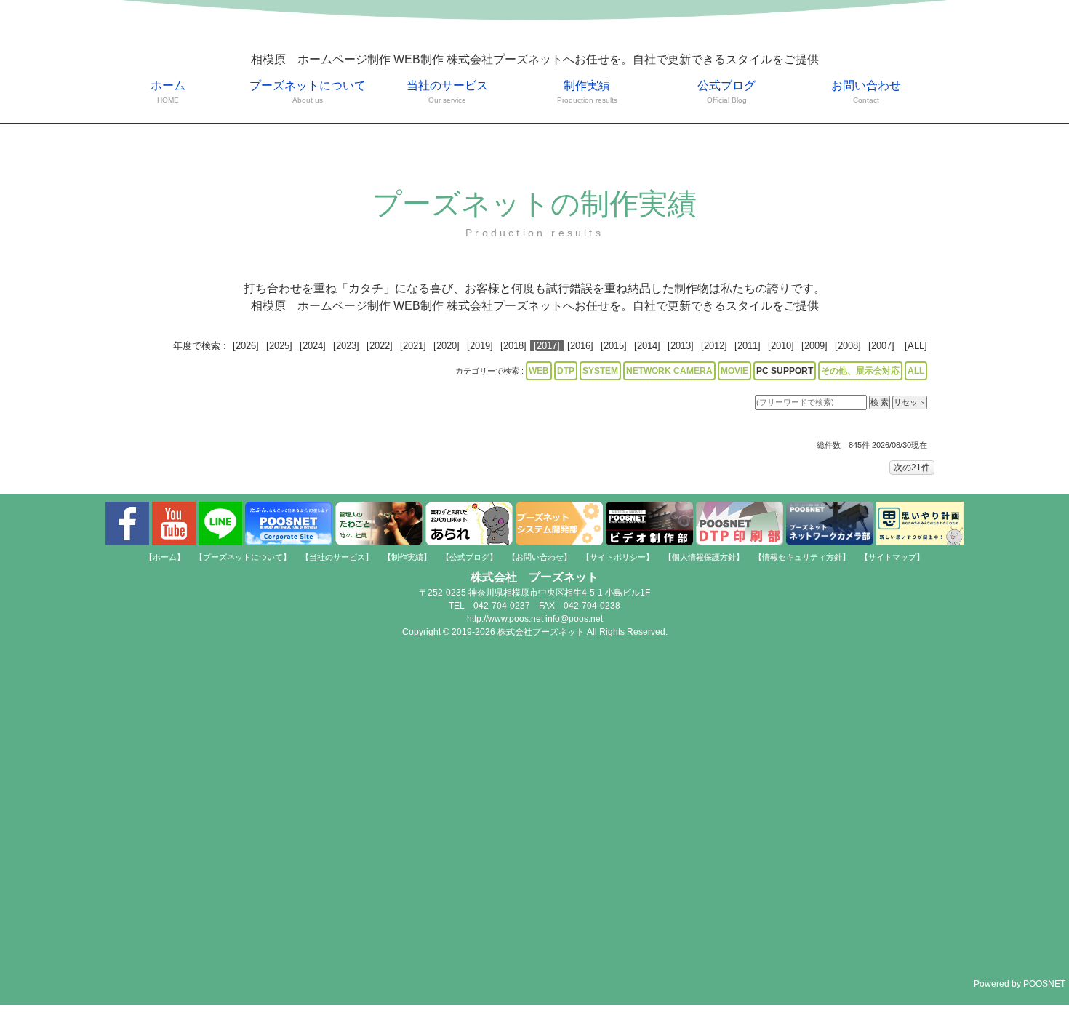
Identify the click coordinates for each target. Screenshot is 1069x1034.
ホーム (168, 91)
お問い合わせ (866, 91)
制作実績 (587, 91)
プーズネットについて (307, 91)
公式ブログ (726, 91)
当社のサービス (447, 91)
